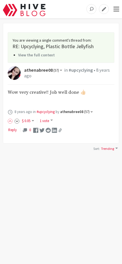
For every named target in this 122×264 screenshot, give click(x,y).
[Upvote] (11, 120)
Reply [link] (12, 129)
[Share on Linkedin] (54, 129)
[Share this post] (60, 130)
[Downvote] (17, 120)
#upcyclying (81, 70)
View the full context (36, 55)
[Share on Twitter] (42, 129)
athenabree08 (41, 70)
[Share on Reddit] (48, 129)
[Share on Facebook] (35, 129)
